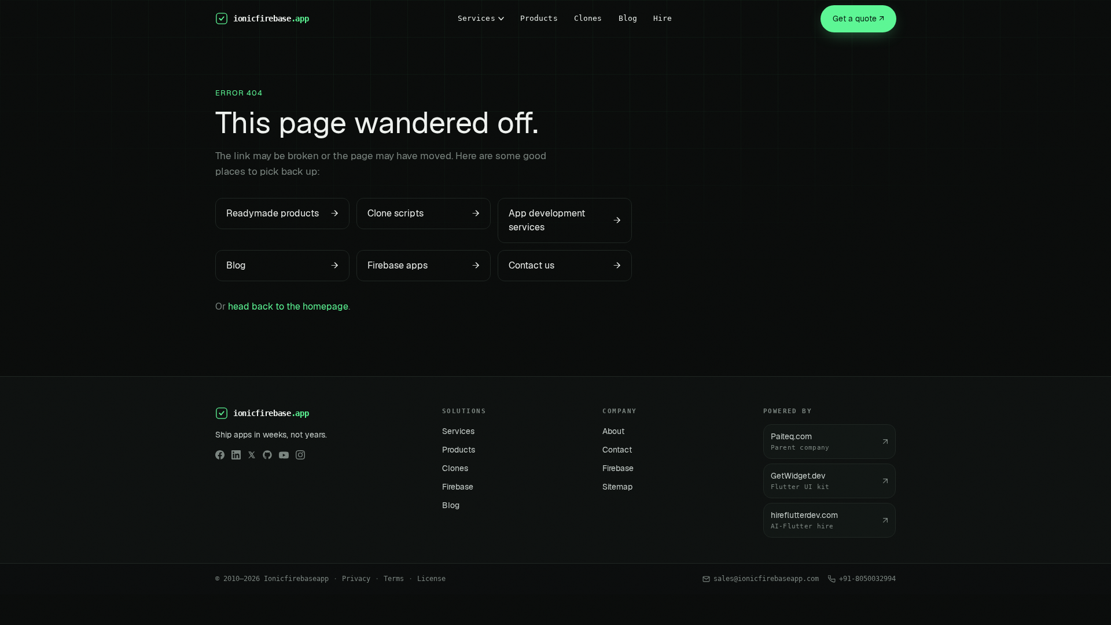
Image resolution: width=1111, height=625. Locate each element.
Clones (588, 18)
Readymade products (282, 213)
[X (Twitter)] (252, 455)
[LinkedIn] (236, 454)
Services (476, 18)
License (431, 579)
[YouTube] (284, 455)
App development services (565, 220)
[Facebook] (220, 454)
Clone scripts (423, 213)
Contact (617, 449)
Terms (394, 579)
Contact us (565, 265)
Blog (628, 18)
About (613, 431)
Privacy (356, 579)
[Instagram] (300, 454)
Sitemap (617, 486)
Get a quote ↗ (858, 18)
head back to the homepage (288, 306)
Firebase (457, 486)
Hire (662, 18)
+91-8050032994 (867, 579)
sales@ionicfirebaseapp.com (766, 579)
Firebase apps (423, 265)
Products (539, 18)
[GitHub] (267, 454)
